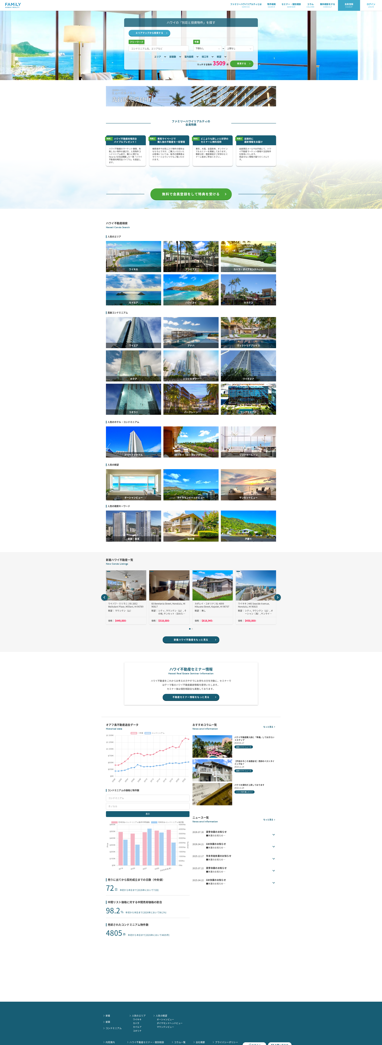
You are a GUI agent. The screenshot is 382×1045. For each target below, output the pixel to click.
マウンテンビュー (165, 1027)
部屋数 (172, 57)
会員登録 (349, 5)
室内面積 (188, 57)
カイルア (137, 1027)
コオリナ (137, 1031)
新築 (108, 1022)
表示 (148, 814)
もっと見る (268, 727)
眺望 (219, 57)
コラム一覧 (180, 1042)
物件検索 (271, 5)
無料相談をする (327, 5)
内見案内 (110, 1042)
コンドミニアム (114, 1028)
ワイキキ (137, 1019)
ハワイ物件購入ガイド (244, 792)
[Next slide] (277, 597)
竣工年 (205, 57)
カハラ (136, 1023)
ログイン (371, 5)
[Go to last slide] (104, 597)
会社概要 (200, 1042)
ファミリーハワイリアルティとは (246, 5)
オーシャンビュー (165, 1019)
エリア (157, 57)
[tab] (190, 629)
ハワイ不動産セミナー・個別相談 (147, 1042)
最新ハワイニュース (243, 747)
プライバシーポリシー (226, 1042)
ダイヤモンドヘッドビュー (170, 1023)
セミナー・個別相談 (291, 5)
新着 (108, 1016)
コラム (310, 5)
